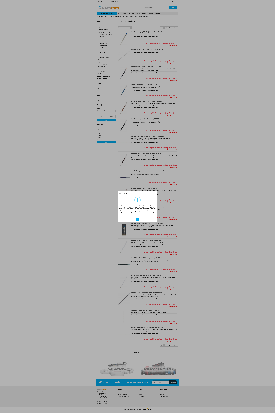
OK (137, 219)
